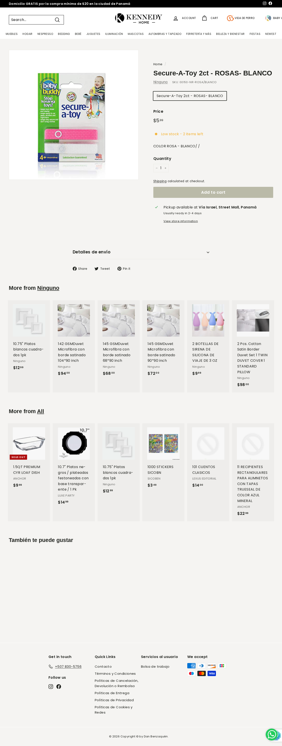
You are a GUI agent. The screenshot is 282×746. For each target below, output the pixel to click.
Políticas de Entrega (112, 693)
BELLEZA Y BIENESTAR (230, 34)
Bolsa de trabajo (155, 666)
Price (158, 111)
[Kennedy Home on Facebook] (58, 686)
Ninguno (160, 81)
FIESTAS (255, 34)
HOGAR (27, 34)
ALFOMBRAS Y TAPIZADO (164, 34)
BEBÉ (78, 34)
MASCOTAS (136, 34)
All (40, 411)
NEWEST (270, 34)
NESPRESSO (45, 34)
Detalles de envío (91, 252)
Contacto (103, 666)
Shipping (160, 181)
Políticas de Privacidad (114, 700)
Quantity (162, 158)
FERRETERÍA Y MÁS (198, 34)
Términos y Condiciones (115, 673)
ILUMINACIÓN (114, 34)
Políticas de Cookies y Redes (114, 710)
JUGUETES (93, 34)
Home (158, 64)
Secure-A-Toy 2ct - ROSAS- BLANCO (190, 95)
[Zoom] (73, 115)
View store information (180, 221)
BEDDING (64, 34)
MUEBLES (12, 34)
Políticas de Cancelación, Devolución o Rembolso (116, 683)
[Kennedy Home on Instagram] (50, 686)
